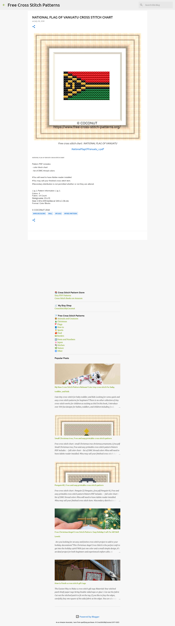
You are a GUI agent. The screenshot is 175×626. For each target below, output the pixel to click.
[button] (33, 27)
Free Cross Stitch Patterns (34, 5)
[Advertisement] (87, 263)
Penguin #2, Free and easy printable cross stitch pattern (79, 485)
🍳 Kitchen (60, 345)
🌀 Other (58, 351)
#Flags (58, 213)
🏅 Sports (59, 330)
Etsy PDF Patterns (63, 295)
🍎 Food (58, 333)
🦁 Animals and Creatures (66, 318)
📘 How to (59, 327)
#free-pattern (70, 213)
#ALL (50, 213)
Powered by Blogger (89, 616)
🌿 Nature (59, 348)
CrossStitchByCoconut (65, 308)
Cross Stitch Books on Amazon (68, 298)
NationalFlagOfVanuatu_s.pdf (87, 149)
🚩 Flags (58, 324)
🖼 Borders (59, 336)
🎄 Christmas (61, 321)
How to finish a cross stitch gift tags (70, 583)
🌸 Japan (59, 342)
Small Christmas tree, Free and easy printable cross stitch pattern (83, 438)
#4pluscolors (39, 213)
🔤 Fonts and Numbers (65, 339)
